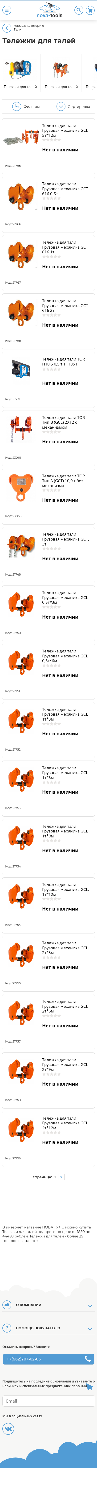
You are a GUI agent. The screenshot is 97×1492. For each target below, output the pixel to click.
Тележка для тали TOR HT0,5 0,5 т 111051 (63, 361)
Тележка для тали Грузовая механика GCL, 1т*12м (65, 889)
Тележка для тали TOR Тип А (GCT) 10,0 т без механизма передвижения (63, 483)
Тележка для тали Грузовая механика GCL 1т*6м (65, 772)
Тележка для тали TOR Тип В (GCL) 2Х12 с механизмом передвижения (63, 425)
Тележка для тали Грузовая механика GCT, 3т (65, 538)
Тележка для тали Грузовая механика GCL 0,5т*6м (65, 655)
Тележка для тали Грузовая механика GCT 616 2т (65, 305)
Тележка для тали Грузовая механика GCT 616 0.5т (65, 188)
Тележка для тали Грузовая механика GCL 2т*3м (65, 947)
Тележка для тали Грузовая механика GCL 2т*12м (65, 1123)
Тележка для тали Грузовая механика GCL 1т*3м (65, 714)
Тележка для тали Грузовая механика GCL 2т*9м (65, 1064)
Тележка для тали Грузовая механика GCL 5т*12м (65, 130)
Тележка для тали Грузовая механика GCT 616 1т (65, 247)
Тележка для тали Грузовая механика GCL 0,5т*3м (65, 597)
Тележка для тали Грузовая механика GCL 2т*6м (65, 1006)
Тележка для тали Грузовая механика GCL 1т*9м (65, 831)
